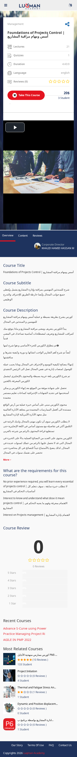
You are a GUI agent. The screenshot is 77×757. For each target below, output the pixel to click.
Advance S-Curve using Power (24, 628)
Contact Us (65, 745)
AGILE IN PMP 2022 (17, 640)
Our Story (17, 745)
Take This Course (29, 95)
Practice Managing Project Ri (24, 634)
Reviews (37, 235)
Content (23, 235)
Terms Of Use (36, 745)
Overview (7, 235)
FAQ (51, 745)
